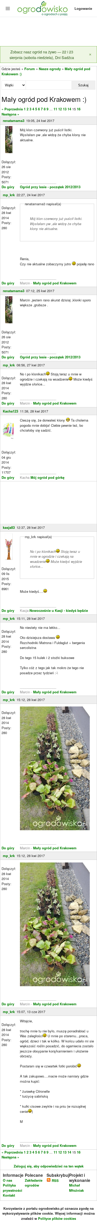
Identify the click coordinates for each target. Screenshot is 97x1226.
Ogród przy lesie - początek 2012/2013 (50, 186)
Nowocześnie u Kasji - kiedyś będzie (58, 610)
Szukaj (83, 85)
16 (78, 108)
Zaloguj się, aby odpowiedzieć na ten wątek (49, 1166)
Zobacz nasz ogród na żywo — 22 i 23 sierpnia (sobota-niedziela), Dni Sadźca (42, 54)
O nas (7, 1180)
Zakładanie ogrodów (33, 1183)
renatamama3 (13, 120)
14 (69, 108)
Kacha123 (10, 411)
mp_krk (9, 194)
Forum (29, 68)
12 (60, 108)
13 (64, 108)
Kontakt (9, 1195)
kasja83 (9, 527)
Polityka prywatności (12, 1188)
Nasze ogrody (50, 68)
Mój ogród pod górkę (47, 477)
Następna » (10, 114)
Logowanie (83, 8)
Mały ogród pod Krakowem (55, 283)
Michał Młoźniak (76, 1188)
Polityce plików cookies (57, 1218)
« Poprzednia (12, 108)
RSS (55, 1180)
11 (55, 108)
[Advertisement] (48, 32)
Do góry (8, 186)
